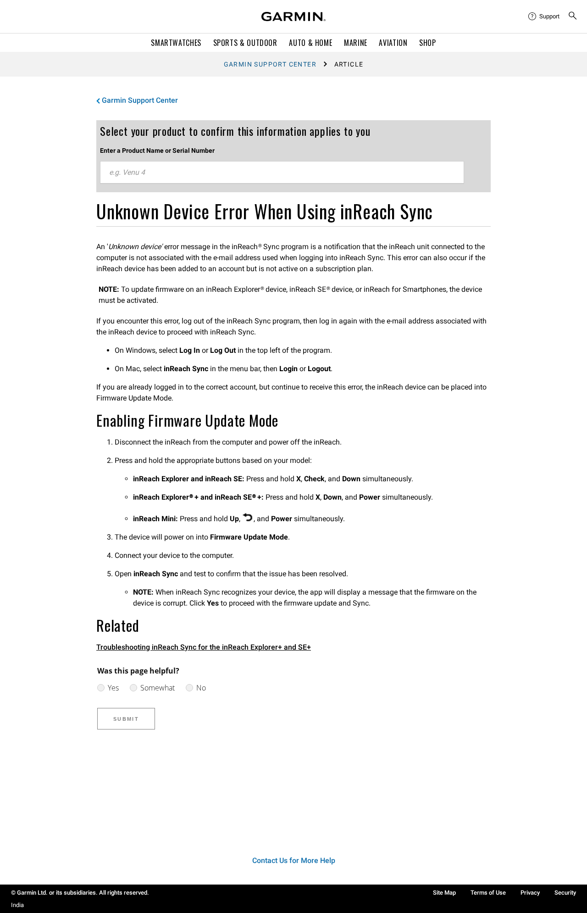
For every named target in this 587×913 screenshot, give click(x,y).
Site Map (444, 892)
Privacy (530, 892)
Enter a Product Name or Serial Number (157, 150)
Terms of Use (488, 892)
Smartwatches (176, 42)
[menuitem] (544, 16)
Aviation (393, 42)
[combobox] (282, 172)
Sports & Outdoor (245, 42)
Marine (355, 42)
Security (565, 892)
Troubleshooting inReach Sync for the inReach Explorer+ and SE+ (203, 647)
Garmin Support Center (270, 64)
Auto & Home (310, 42)
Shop (427, 42)
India (17, 905)
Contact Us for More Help (293, 860)
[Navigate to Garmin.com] (293, 16)
